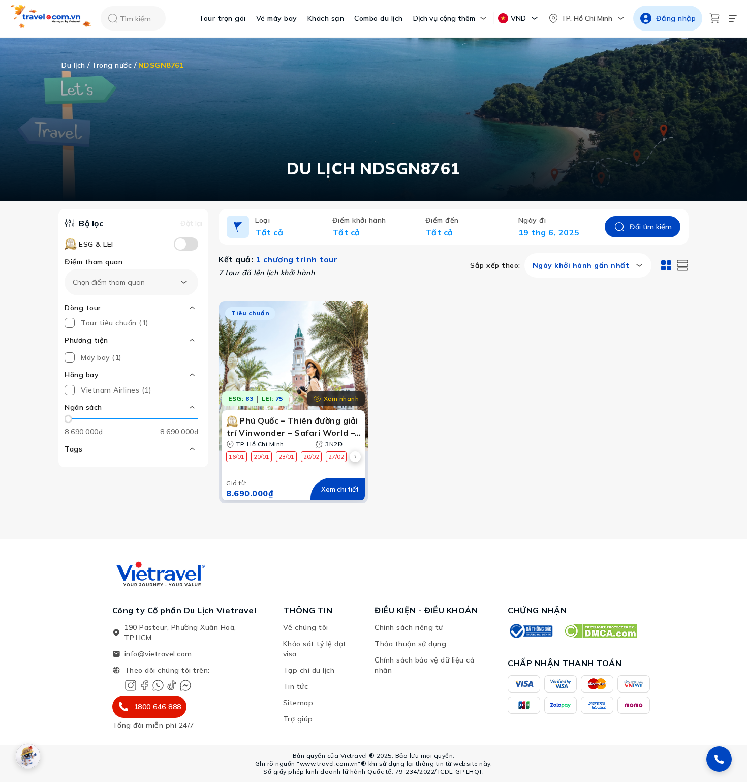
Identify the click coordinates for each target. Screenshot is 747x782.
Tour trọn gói (222, 18)
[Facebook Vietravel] (144, 685)
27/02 (336, 456)
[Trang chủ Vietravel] (51, 18)
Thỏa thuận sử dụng (410, 643)
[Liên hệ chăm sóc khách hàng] (719, 759)
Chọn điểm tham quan (109, 282)
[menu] (733, 18)
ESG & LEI (96, 244)
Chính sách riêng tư (409, 627)
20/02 (311, 456)
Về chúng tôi (305, 627)
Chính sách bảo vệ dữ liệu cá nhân (424, 665)
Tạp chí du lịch (309, 670)
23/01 (286, 456)
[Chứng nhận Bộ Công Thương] (530, 631)
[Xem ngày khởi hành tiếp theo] (355, 456)
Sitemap (298, 702)
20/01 (261, 456)
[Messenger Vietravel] (185, 685)
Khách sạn (326, 18)
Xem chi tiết (340, 489)
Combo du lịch (378, 18)
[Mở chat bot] (28, 756)
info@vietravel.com (158, 653)
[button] (131, 407)
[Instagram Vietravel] (130, 685)
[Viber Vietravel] (158, 685)
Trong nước (111, 65)
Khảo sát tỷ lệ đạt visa (315, 648)
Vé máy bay (276, 18)
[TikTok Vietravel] (172, 685)
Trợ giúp (298, 719)
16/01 (236, 456)
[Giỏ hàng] (714, 18)
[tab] (666, 265)
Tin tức (295, 686)
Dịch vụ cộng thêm (444, 18)
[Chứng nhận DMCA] (600, 631)
